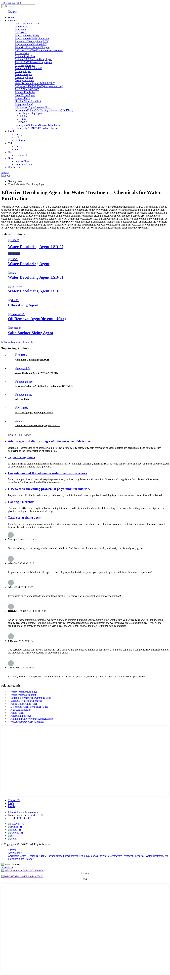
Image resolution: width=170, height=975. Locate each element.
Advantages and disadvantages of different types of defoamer (49, 441)
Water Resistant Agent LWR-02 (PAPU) (36, 373)
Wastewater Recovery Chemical (27, 721)
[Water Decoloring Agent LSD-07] (13, 240)
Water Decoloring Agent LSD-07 (35, 246)
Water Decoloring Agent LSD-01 (35, 277)
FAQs (11, 803)
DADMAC (21, 32)
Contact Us (14, 167)
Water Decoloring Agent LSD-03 (35, 291)
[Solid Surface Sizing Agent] (14, 328)
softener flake (22, 399)
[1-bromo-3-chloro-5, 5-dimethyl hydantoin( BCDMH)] (24, 381)
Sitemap (12, 849)
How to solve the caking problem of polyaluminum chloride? (49, 489)
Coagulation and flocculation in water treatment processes (47, 473)
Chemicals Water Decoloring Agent (26, 855)
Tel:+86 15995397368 (19, 818)
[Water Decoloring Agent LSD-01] (12, 273)
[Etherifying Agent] (13, 300)
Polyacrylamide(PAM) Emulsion (32, 38)
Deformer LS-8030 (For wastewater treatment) (39, 50)
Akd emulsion (22, 53)
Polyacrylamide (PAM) (27, 35)
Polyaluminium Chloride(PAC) (31, 44)
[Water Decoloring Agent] (13, 259)
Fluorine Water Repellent (28, 101)
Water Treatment (154, 855)
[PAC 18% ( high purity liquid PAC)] (21, 407)
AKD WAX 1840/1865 (27, 89)
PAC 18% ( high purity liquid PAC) (34, 412)
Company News (23, 164)
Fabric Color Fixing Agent (24, 703)
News (11, 158)
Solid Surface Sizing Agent (30, 333)
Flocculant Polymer (20, 715)
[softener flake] (24, 394)
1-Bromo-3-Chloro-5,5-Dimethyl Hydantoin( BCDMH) (44, 110)
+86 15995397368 (11, 2)
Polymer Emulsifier (25, 92)
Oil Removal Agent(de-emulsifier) (32, 107)
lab (16, 149)
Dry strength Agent (25, 65)
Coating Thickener (21, 502)
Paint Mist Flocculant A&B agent (32, 47)
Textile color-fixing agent (24, 517)
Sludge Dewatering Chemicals (26, 700)
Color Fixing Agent (25, 95)
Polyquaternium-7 (24, 104)
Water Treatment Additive (23, 691)
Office (18, 137)
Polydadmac (21, 26)
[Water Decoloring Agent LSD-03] (15, 286)
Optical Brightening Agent (28, 113)
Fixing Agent (17, 712)
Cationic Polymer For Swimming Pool (30, 697)
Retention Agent (23, 74)
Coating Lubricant (24, 80)
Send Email (7, 867)
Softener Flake (22, 98)
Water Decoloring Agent (27, 23)
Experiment (21, 155)
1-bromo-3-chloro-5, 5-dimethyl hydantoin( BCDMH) (44, 386)
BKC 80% (20, 119)
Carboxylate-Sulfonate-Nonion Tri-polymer (37, 125)
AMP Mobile (15, 852)
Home (11, 17)
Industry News (22, 161)
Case (10, 152)
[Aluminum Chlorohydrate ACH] (21, 355)
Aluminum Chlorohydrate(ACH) (32, 41)
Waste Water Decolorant (23, 694)
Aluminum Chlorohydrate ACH (32, 359)
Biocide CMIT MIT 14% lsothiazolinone (36, 128)
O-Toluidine (21, 116)
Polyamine (20, 29)
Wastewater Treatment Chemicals (127, 855)
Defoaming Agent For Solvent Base (29, 706)
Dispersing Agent (24, 77)
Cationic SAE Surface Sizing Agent (33, 59)
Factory (19, 134)
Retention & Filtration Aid (28, 68)
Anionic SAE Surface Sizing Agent (33, 62)
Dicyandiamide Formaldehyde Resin (65, 855)
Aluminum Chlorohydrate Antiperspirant (31, 718)
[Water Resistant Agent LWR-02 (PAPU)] (22, 368)
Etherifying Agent (23, 305)
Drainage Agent (23, 71)
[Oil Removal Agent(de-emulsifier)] (16, 314)
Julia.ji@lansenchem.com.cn (23, 812)
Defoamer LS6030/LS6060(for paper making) (39, 86)
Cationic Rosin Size (25, 56)
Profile (11, 131)
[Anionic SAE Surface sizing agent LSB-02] (18, 421)
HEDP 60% (21, 122)
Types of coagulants (21, 457)
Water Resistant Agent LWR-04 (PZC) (35, 83)
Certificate (20, 140)
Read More (14, 253)
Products (12, 20)
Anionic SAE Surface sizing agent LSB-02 (37, 425)
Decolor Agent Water (97, 855)
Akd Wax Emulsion (20, 709)
